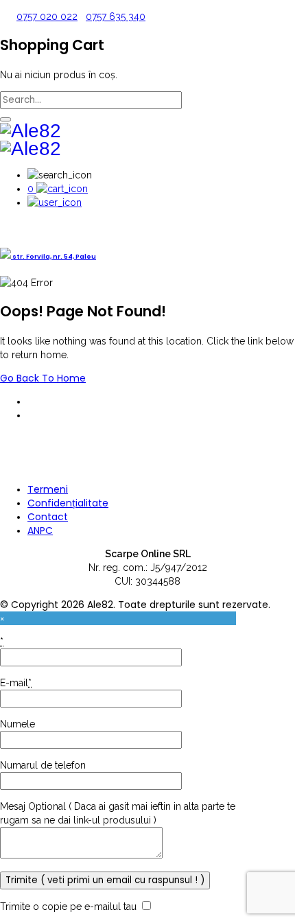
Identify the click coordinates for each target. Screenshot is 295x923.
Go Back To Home (43, 378)
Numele (17, 723)
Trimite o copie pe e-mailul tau (68, 906)
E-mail (16, 682)
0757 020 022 (47, 16)
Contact (47, 517)
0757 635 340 (115, 16)
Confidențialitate (67, 503)
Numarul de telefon (43, 765)
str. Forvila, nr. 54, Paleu (53, 256)
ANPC (40, 530)
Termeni (47, 489)
